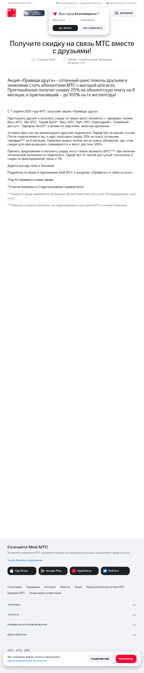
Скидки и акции (88, 59)
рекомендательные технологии (27, 661)
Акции (78, 587)
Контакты (50, 587)
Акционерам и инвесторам (45, 593)
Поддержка (33, 587)
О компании (15, 587)
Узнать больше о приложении (25, 560)
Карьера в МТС (16, 593)
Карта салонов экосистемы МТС (105, 587)
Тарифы (72, 59)
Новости (65, 587)
